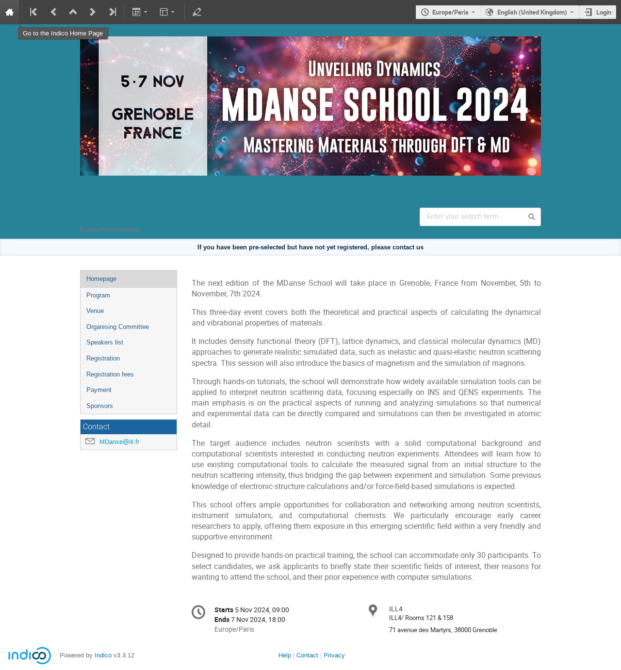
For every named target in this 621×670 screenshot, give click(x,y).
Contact (307, 655)
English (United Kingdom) (532, 12)
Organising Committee (117, 326)
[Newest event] (111, 12)
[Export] (140, 12)
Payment (99, 389)
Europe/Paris (450, 12)
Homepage (101, 278)
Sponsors (99, 405)
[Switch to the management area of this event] (197, 12)
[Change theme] (168, 12)
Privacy (334, 655)
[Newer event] (92, 12)
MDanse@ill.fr (119, 442)
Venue (95, 310)
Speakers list (104, 342)
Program (98, 295)
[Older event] (54, 12)
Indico (103, 655)
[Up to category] (73, 12)
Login (603, 12)
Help (284, 655)
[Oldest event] (34, 12)
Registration (103, 358)
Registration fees (110, 374)
